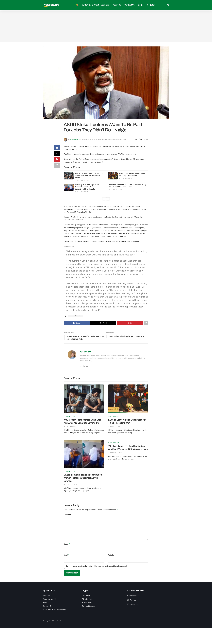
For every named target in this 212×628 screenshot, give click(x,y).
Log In (141, 5)
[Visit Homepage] (52, 5)
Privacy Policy (87, 602)
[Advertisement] (106, 26)
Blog (45, 602)
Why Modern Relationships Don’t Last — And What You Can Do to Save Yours (89, 176)
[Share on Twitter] (57, 153)
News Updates (102, 140)
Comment (68, 514)
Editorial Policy (87, 599)
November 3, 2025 (126, 178)
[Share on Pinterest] (57, 159)
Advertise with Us (49, 599)
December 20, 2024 (82, 192)
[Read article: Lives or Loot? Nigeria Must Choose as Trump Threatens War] (113, 175)
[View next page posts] (108, 198)
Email (66, 555)
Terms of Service (88, 606)
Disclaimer (86, 595)
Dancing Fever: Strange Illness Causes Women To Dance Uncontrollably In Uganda (87, 187)
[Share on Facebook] (57, 147)
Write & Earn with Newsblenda (95, 5)
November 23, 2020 (88, 140)
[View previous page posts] (104, 198)
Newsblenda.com (59, 621)
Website (111, 555)
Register (151, 5)
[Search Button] (168, 5)
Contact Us (129, 5)
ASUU (71, 316)
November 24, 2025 (82, 180)
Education (78, 316)
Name (67, 544)
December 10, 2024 (116, 189)
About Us (117, 5)
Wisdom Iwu (74, 140)
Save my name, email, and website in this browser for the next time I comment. (96, 566)
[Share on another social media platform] (57, 165)
